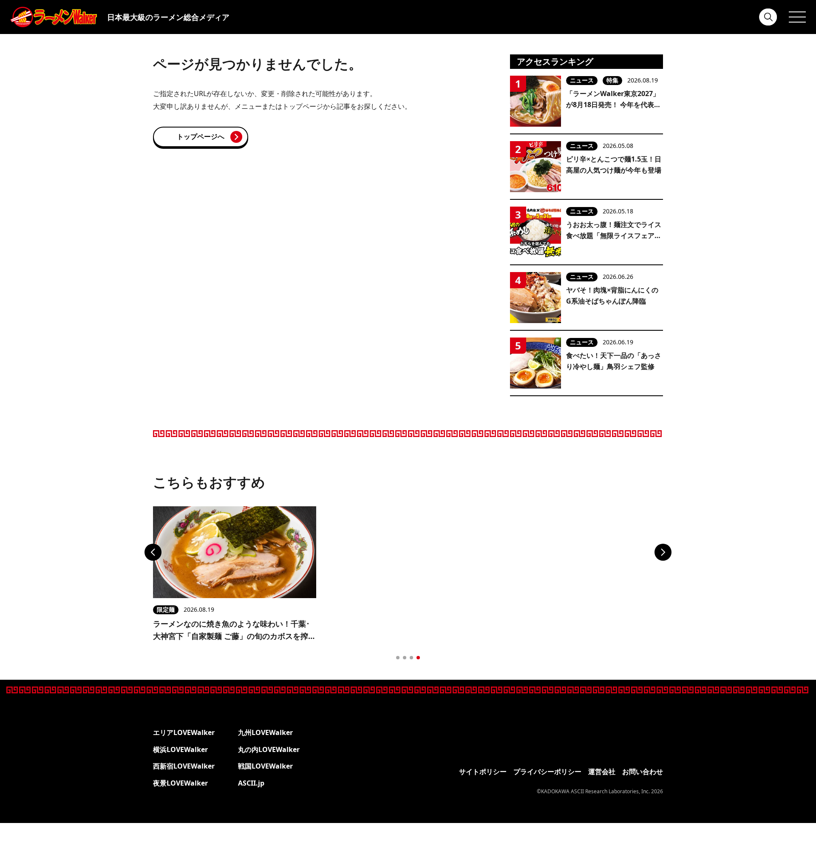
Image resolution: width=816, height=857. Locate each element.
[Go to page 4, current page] (418, 657)
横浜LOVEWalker (180, 749)
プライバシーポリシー (547, 771)
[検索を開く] (768, 17)
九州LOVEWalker (265, 732)
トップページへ (200, 136)
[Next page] (663, 552)
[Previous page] (153, 552)
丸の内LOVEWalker (269, 749)
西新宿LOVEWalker (184, 766)
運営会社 (601, 771)
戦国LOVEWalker (265, 766)
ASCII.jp (251, 783)
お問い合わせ (642, 771)
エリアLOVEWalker (184, 732)
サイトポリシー (483, 771)
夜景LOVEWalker (180, 783)
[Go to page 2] (404, 657)
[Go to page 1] (398, 657)
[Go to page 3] (411, 657)
